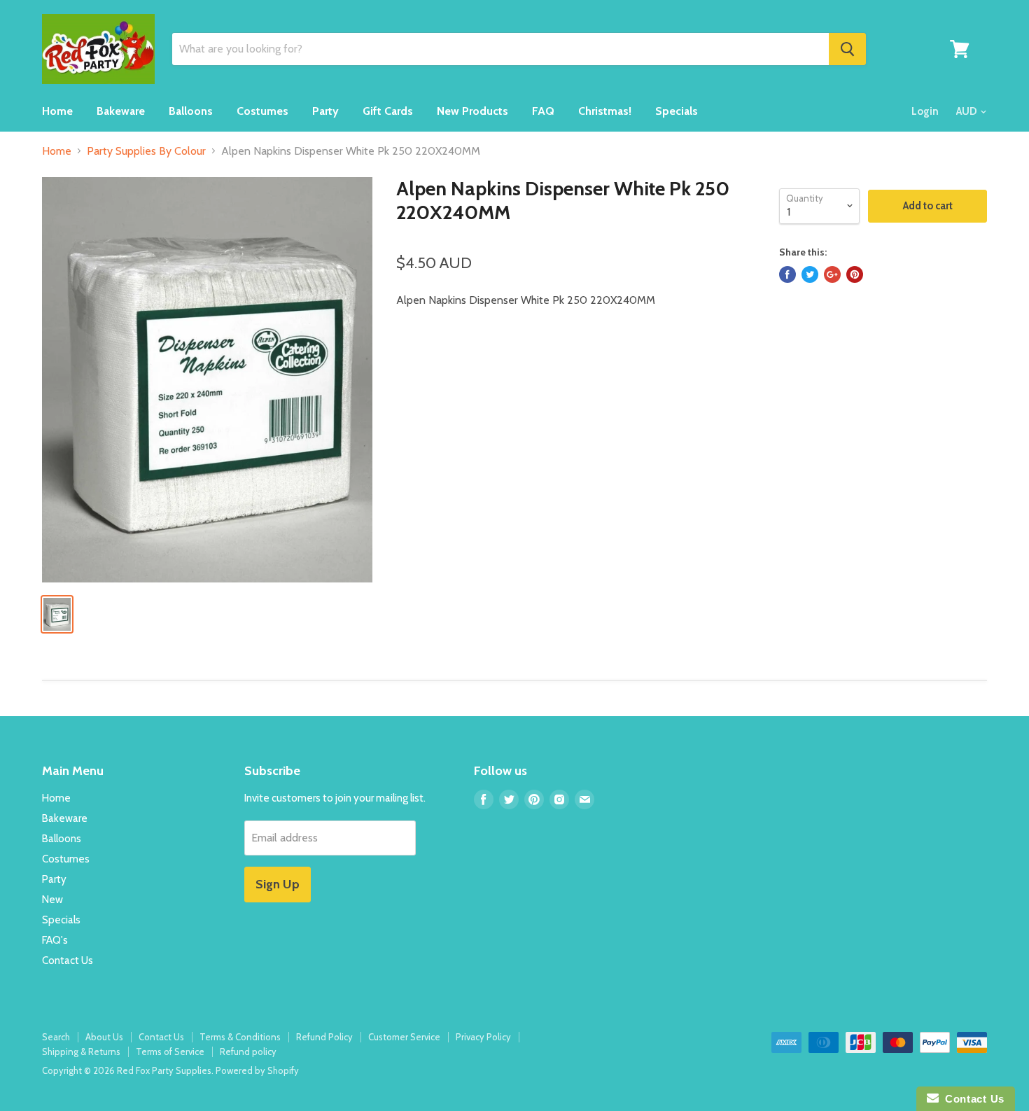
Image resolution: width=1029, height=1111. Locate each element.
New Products (472, 111)
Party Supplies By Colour (146, 151)
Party (325, 111)
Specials (676, 111)
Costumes (262, 111)
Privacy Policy (483, 1036)
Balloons (191, 111)
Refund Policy (324, 1036)
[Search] (847, 49)
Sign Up (277, 884)
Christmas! (604, 111)
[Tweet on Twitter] (810, 274)
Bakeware (121, 111)
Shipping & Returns (81, 1051)
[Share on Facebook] (787, 274)
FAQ (543, 111)
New (52, 899)
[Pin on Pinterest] (854, 274)
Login (925, 111)
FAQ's (55, 940)
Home (57, 111)
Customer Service (404, 1036)
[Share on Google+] (832, 274)
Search (56, 1036)
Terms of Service (170, 1051)
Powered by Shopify (257, 1070)
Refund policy (248, 1051)
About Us (104, 1036)
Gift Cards (388, 111)
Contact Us (67, 960)
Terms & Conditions (240, 1036)
